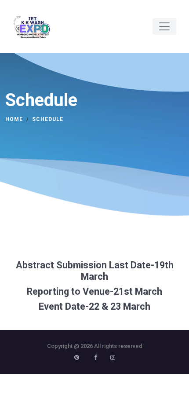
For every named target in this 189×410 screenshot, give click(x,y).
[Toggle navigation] (164, 26)
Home (14, 119)
